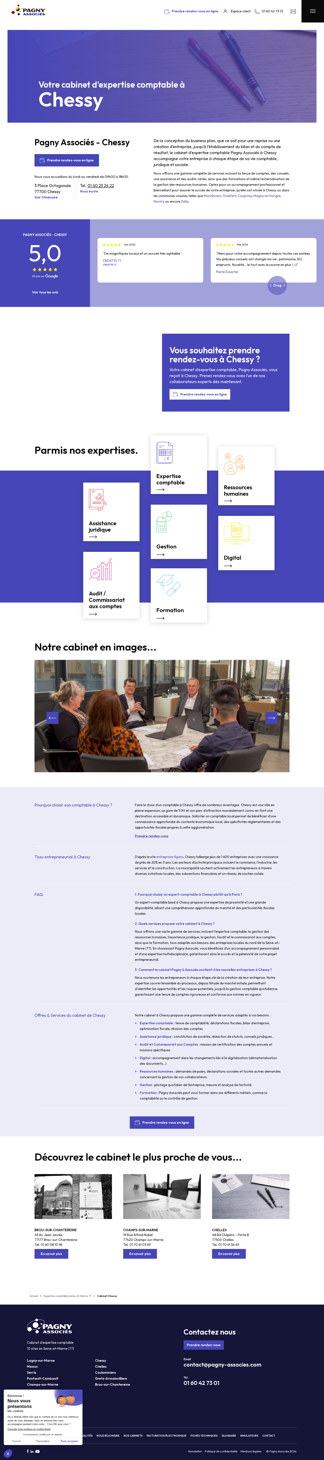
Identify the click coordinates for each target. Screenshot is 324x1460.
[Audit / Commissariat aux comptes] (111, 555)
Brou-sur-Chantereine (55, 1230)
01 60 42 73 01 (201, 1382)
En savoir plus (51, 1254)
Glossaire (229, 1435)
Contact (268, 1435)
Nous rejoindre (108, 1435)
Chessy (100, 1360)
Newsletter (195, 1451)
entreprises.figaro (169, 857)
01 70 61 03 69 (140, 1244)
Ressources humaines (156, 1071)
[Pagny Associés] (28, 14)
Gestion (146, 1085)
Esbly (185, 201)
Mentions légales (251, 1451)
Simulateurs (249, 1435)
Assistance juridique (156, 1036)
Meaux (32, 1366)
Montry (159, 201)
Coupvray (245, 196)
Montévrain (212, 196)
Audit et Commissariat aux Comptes (169, 1044)
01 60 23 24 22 (101, 185)
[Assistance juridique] (111, 486)
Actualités (84, 1435)
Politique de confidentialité (221, 1451)
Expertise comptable (157, 1023)
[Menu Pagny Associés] (313, 11)
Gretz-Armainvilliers (111, 1378)
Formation (148, 1093)
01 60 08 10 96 (51, 1244)
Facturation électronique (166, 1435)
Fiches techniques (204, 1435)
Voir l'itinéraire (46, 197)
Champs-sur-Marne (140, 1230)
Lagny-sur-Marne (41, 1360)
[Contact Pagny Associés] (293, 12)
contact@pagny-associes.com (222, 1364)
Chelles (219, 1230)
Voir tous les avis (45, 292)
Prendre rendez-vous (203, 1345)
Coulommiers (105, 1372)
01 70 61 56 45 (228, 1244)
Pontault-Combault (42, 1378)
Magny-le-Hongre (267, 196)
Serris (31, 1372)
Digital (145, 1058)
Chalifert (229, 196)
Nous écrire (89, 191)
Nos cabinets (133, 1435)
